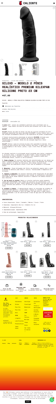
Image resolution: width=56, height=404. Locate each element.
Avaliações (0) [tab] (15, 121)
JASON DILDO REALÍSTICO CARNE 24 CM (9, 273)
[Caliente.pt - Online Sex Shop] (28, 3)
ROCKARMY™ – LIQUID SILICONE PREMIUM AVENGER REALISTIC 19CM (9, 243)
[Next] (53, 34)
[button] (2, 3)
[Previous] (3, 34)
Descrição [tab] (5, 121)
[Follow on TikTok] (49, 331)
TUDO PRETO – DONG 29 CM (28, 241)
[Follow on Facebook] (44, 331)
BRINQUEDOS (5, 80)
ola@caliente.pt (7, 322)
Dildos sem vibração (17, 80)
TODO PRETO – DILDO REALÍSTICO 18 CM (47, 273)
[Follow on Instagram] (47, 331)
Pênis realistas (31, 80)
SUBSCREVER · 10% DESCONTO (48, 314)
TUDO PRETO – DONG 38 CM (47, 241)
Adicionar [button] (8, 248)
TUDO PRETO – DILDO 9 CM (28, 272)
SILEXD (7, 111)
